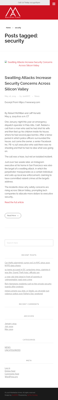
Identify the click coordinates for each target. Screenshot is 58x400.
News (37, 96)
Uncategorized (13, 350)
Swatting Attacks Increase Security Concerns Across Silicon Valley (28, 83)
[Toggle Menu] (54, 4)
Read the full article (14, 202)
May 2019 (9, 329)
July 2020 (9, 326)
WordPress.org (11, 377)
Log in (7, 368)
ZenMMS (15, 395)
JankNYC (26, 96)
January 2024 (10, 324)
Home (8, 28)
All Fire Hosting (32, 395)
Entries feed (10, 371)
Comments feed (12, 374)
